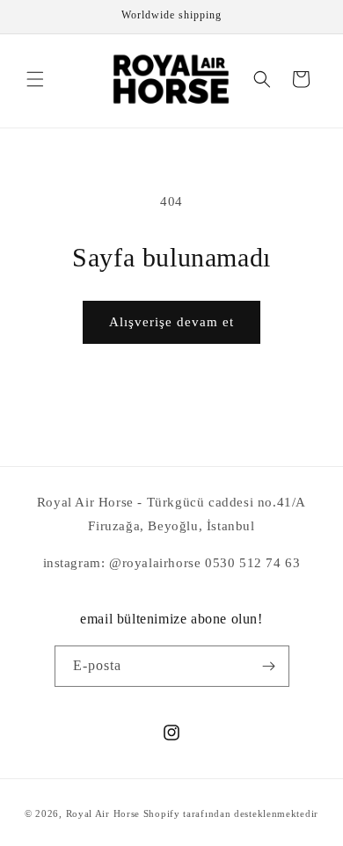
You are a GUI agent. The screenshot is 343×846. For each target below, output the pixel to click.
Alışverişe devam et (171, 322)
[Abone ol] (269, 666)
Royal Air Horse (103, 813)
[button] (35, 79)
